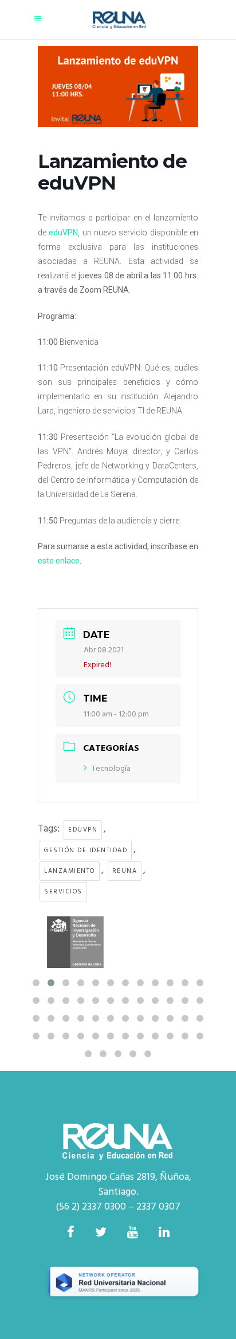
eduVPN (82, 830)
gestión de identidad (85, 850)
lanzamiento (69, 871)
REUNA (124, 871)
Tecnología (111, 768)
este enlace (59, 560)
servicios (63, 892)
